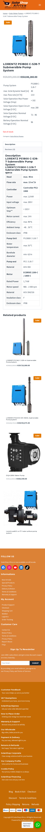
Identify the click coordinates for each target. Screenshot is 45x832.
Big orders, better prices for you (12, 732)
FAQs (4, 645)
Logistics (5, 616)
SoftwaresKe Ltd (27, 820)
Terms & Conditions (9, 592)
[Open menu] (39, 5)
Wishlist (5, 614)
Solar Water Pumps (16, 13)
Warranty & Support (9, 594)
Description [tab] (10, 144)
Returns (25, 804)
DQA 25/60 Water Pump (15, 475)
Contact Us (6, 630)
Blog (11, 791)
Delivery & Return (8, 589)
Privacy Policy (7, 586)
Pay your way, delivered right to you (14, 740)
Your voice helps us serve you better (15, 693)
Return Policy (7, 633)
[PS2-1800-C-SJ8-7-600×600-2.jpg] (22, 39)
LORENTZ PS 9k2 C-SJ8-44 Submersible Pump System (21, 361)
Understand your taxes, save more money (16, 701)
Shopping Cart (7, 611)
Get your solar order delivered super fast (15, 709)
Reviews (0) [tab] (10, 149)
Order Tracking (7, 619)
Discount (13, 798)
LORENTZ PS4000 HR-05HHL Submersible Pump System (22, 419)
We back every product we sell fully (13, 725)
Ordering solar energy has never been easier (16, 717)
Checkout (5, 608)
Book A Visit (20, 791)
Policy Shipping (13, 804)
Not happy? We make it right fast (13, 748)
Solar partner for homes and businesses (15, 764)
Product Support (8, 605)
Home (5, 13)
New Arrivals (6, 580)
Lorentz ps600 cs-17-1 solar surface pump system (21, 532)
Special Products (8, 583)
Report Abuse (7, 642)
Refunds (35, 804)
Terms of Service (24, 671)
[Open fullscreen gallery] (39, 56)
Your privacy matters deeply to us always (15, 772)
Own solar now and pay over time (13, 780)
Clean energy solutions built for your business (17, 756)
